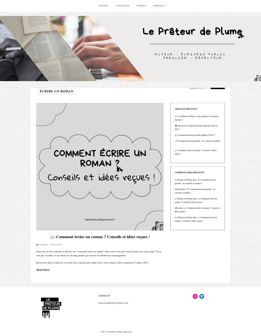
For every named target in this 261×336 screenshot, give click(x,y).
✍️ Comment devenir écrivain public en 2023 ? (195, 135)
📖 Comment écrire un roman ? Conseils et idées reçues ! (100, 237)
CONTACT (142, 5)
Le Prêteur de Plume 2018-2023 (119, 331)
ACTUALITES (122, 5)
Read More (43, 269)
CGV (103, 331)
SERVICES (158, 5)
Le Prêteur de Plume (183, 179)
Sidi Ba (178, 189)
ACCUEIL (103, 5)
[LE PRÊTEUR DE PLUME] (130, 48)
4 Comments (43, 244)
